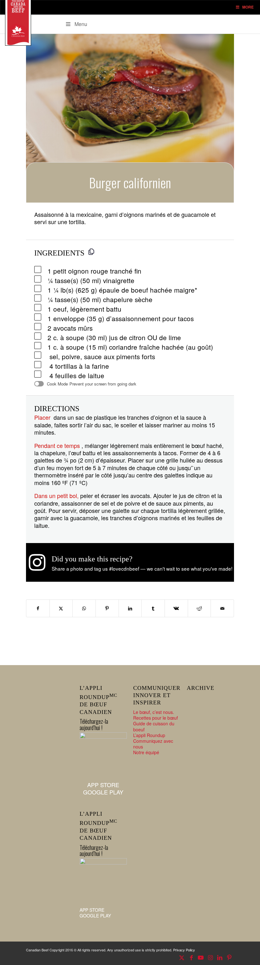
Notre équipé (146, 752)
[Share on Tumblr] (153, 608)
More (248, 7)
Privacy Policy (184, 949)
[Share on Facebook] (37, 608)
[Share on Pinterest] (107, 608)
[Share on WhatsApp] (84, 608)
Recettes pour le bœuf (155, 718)
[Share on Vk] (176, 608)
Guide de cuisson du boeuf (153, 726)
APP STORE (103, 784)
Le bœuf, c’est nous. (153, 712)
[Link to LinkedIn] (219, 957)
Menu (81, 24)
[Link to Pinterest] (229, 957)
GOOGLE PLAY (103, 792)
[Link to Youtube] (200, 957)
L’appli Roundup (149, 735)
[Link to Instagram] (210, 957)
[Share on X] (61, 608)
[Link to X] (181, 957)
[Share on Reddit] (199, 608)
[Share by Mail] (222, 608)
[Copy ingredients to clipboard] (91, 252)
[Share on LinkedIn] (130, 608)
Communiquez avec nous (153, 744)
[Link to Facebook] (191, 957)
